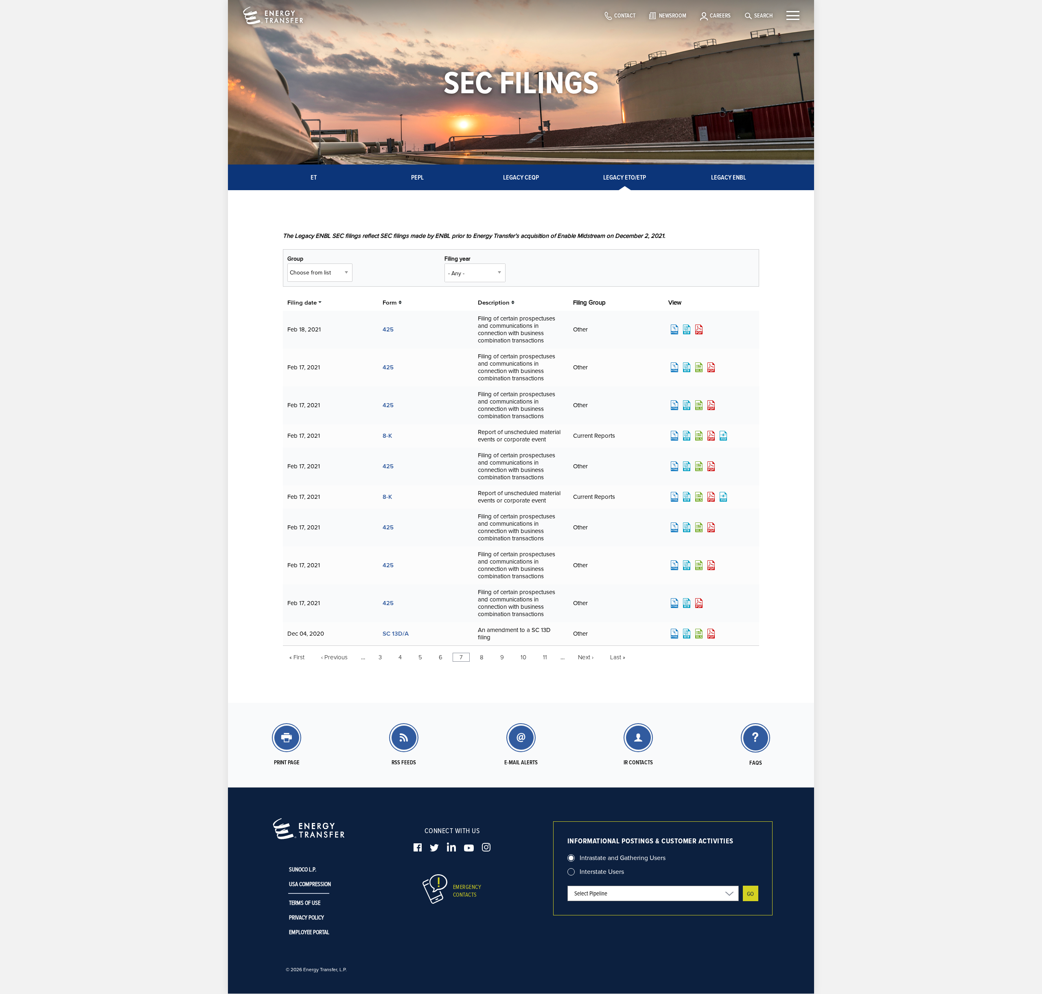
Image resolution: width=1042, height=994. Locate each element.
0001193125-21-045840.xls (699, 466)
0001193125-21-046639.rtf (687, 527)
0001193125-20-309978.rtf (687, 634)
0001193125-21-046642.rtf (687, 565)
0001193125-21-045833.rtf (687, 436)
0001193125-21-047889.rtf (687, 329)
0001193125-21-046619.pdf (711, 497)
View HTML (674, 329)
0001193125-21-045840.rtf (687, 466)
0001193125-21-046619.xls (699, 497)
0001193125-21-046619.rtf (687, 497)
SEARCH (763, 15)
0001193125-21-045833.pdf (711, 436)
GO (750, 893)
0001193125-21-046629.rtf (687, 405)
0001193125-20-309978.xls (699, 634)
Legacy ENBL (728, 177)
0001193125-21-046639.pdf (711, 527)
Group (295, 259)
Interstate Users (602, 871)
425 (388, 329)
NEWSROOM (672, 15)
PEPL (417, 177)
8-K (387, 435)
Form (390, 302)
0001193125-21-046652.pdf (699, 603)
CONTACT (624, 15)
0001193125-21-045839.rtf (687, 367)
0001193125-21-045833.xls (699, 436)
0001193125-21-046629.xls (699, 405)
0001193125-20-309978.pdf (711, 634)
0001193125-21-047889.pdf (699, 329)
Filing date (302, 302)
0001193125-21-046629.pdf (711, 405)
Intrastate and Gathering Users (622, 857)
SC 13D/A (396, 633)
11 (545, 657)
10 (523, 657)
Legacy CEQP (521, 177)
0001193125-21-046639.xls (699, 527)
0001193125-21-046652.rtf (687, 603)
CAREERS (720, 15)
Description (494, 302)
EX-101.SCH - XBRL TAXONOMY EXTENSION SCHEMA (723, 436)
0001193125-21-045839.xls (699, 367)
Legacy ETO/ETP (624, 177)
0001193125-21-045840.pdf (711, 466)
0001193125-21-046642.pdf (711, 565)
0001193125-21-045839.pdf (711, 367)
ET (314, 177)
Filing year (457, 259)
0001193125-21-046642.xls (699, 565)
